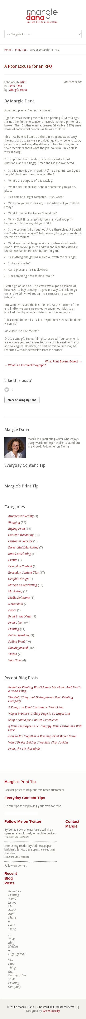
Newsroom (15, 604)
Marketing (15, 591)
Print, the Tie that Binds (24, 748)
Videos (12, 654)
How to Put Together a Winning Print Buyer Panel (42, 736)
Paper (12, 610)
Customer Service (20, 541)
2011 (23, 82)
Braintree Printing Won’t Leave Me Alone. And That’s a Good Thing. (44, 689)
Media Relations (19, 597)
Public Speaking (19, 635)
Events (12, 560)
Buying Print (16, 528)
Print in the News (20, 616)
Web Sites (15, 660)
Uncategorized (18, 647)
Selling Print (16, 641)
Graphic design (18, 578)
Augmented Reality (21, 516)
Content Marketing (21, 535)
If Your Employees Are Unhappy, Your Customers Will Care (44, 728)
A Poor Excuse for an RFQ (28, 66)
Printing (13, 629)
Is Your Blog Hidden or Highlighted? (13, 945)
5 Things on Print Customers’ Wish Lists (36, 707)
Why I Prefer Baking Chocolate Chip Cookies (38, 742)
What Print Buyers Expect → (63, 361)
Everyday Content (20, 566)
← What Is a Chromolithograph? (25, 365)
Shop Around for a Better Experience (33, 720)
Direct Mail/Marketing (23, 547)
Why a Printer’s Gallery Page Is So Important (39, 713)
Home (7, 49)
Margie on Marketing (22, 585)
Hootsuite (24, 837)
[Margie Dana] (43, 15)
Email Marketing (19, 553)
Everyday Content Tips (23, 572)
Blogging (14, 522)
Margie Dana (18, 89)
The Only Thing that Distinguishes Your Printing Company (40, 699)
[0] (6, 389)
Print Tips (20, 49)
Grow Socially (51, 1011)
